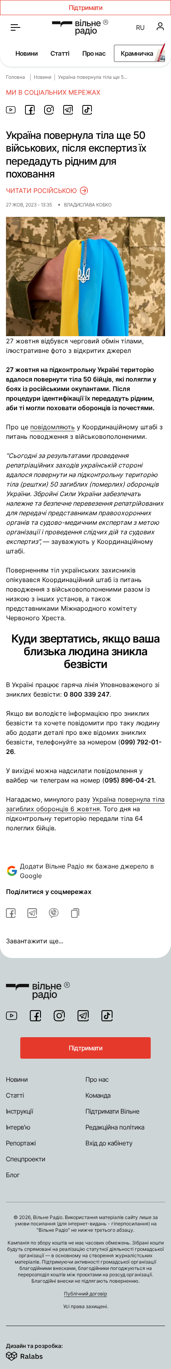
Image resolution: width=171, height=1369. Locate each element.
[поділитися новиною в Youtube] (11, 110)
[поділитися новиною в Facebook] (30, 110)
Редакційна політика (115, 1127)
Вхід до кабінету (109, 1143)
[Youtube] (11, 1015)
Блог (13, 1175)
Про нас (94, 53)
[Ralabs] (34, 1355)
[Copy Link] (75, 913)
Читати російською (41, 191)
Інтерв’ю (18, 1127)
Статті (60, 53)
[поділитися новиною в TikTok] (87, 110)
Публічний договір (85, 1294)
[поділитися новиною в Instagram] (49, 110)
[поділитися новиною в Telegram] (68, 110)
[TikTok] (107, 1015)
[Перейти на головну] (80, 27)
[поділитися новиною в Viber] (54, 913)
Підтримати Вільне (113, 1111)
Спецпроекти (25, 1159)
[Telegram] (83, 1015)
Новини (27, 53)
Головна (15, 77)
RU (140, 27)
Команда (98, 1095)
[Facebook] (35, 1015)
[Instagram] (59, 1015)
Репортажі (21, 1143)
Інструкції (19, 1111)
